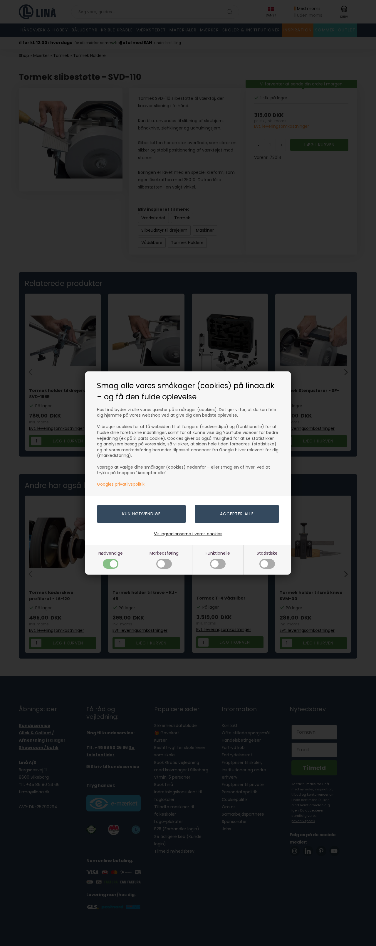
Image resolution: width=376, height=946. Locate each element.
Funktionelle (218, 553)
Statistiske (267, 553)
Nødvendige (110, 553)
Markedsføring (164, 553)
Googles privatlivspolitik (121, 484)
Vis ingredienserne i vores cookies (188, 534)
